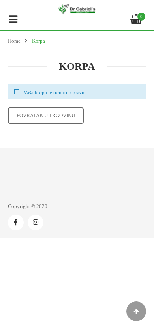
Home (14, 41)
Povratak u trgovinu (46, 115)
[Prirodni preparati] (77, 9)
